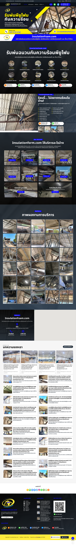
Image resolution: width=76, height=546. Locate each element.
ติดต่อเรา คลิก (65, 4)
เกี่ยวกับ (41, 4)
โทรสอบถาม (9, 85)
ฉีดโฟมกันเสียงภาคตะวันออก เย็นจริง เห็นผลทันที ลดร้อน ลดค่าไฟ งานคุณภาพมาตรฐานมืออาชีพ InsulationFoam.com (60, 440)
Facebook (36, 85)
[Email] (44, 490)
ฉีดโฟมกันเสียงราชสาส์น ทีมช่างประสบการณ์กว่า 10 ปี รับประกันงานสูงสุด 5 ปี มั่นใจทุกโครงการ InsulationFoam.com (25, 398)
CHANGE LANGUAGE (56, 537)
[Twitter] (37, 490)
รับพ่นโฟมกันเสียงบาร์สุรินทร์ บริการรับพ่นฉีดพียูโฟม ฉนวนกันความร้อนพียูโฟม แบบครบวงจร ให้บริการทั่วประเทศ (45, 502)
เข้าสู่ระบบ (63, 1)
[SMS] (46, 490)
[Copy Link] (28, 490)
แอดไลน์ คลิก (24, 527)
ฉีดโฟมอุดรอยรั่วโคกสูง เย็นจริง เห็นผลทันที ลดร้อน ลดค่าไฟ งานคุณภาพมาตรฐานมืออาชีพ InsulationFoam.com (29, 367)
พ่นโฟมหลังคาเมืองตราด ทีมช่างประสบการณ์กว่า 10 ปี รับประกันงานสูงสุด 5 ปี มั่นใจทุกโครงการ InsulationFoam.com (45, 508)
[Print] (48, 490)
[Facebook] (32, 490)
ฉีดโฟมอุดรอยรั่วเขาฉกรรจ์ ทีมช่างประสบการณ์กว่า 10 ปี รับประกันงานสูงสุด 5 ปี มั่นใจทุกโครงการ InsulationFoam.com (47, 367)
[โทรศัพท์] (11, 331)
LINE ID (22, 85)
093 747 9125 (65, 5)
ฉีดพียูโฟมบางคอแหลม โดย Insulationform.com (24, 417)
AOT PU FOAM (37, 86)
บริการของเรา (31, 4)
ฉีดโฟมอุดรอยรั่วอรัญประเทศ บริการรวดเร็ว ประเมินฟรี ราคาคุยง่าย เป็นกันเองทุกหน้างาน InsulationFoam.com (64, 367)
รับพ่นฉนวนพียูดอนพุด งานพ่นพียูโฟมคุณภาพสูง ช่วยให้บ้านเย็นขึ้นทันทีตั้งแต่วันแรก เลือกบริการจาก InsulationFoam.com (60, 419)
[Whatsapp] (41, 490)
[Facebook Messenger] (34, 490)
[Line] (30, 490)
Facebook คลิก (35, 527)
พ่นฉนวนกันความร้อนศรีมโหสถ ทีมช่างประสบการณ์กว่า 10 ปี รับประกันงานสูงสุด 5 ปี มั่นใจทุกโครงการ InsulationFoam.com (45, 513)
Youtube (64, 85)
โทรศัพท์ (11, 334)
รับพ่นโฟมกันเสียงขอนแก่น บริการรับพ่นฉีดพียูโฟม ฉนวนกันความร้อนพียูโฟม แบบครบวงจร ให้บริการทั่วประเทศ (45, 519)
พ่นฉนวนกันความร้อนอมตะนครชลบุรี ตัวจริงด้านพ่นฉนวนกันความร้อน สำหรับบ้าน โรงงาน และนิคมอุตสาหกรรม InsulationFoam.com (24, 450)
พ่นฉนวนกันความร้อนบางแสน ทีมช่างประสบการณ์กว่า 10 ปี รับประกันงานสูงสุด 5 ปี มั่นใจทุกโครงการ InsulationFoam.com (25, 377)
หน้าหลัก (25, 4)
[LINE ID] (23, 331)
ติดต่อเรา (59, 1)
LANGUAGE (69, 1)
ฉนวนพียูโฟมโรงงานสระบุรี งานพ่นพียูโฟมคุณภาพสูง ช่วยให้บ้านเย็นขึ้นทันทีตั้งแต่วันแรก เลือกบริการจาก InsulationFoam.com (24, 388)
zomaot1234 (23, 86)
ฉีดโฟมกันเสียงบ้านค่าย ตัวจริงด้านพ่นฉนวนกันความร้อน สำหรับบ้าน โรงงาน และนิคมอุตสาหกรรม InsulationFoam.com (59, 429)
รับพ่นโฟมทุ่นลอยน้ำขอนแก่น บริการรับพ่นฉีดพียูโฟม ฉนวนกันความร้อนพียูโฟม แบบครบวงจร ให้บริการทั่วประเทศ (60, 398)
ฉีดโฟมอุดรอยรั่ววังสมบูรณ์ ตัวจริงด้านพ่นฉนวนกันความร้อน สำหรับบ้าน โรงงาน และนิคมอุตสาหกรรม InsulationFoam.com (11, 367)
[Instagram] (39, 490)
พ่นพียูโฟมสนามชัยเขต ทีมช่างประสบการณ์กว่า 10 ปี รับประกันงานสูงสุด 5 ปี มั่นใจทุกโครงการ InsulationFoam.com (59, 462)
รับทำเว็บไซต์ (43, 537)
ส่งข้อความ (50, 85)
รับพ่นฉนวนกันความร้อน (66, 86)
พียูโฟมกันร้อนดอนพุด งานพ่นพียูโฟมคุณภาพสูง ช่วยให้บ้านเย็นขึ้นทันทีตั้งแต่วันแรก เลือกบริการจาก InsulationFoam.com (60, 472)
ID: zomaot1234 (24, 528)
